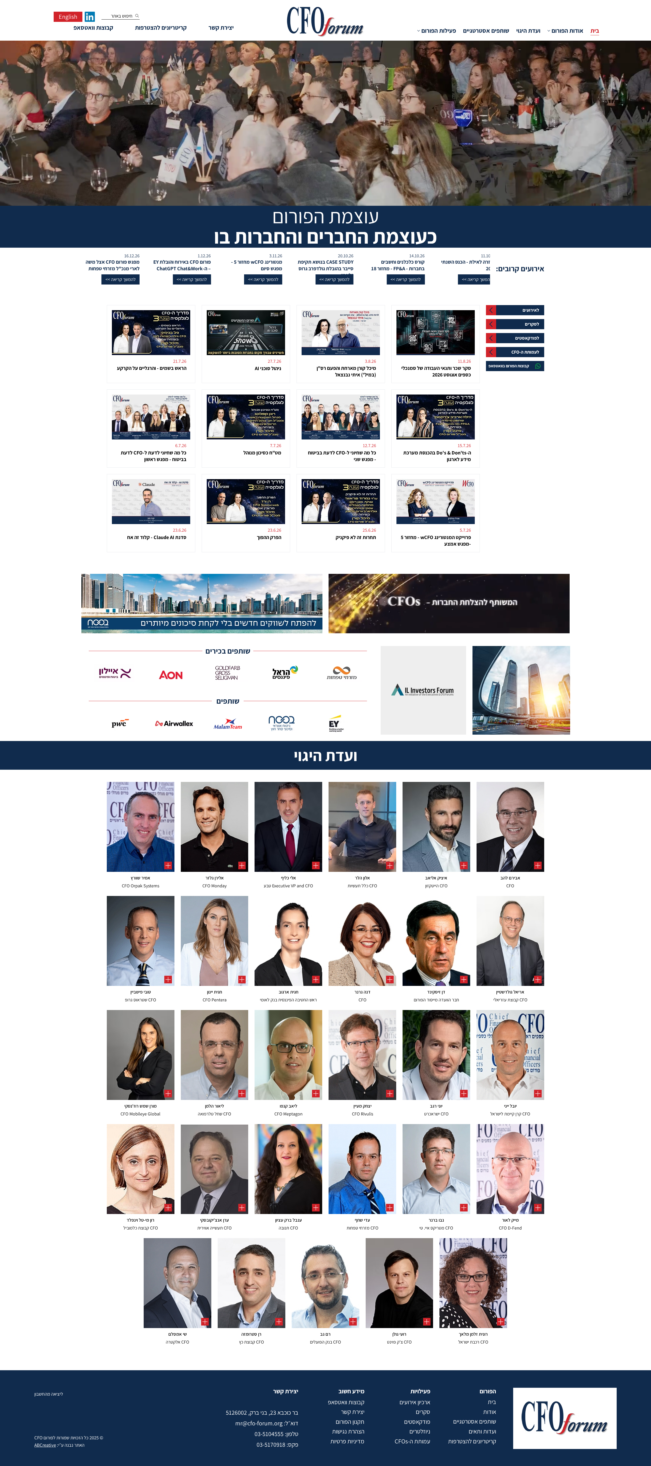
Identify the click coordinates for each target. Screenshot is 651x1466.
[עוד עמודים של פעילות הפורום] (418, 30)
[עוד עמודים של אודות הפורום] (549, 30)
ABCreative (45, 1445)
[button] (620, 279)
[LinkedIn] (90, 17)
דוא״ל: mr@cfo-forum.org (266, 1423)
